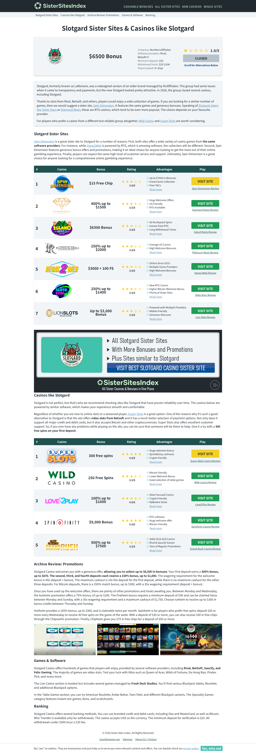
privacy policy (191, 748)
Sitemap (127, 739)
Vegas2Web (94, 145)
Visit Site (205, 181)
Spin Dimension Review (205, 188)
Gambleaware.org (109, 739)
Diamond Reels (70, 109)
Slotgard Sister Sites (46, 15)
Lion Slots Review (205, 317)
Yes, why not (211, 748)
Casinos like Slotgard (73, 15)
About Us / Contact (146, 739)
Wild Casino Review (205, 482)
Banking (150, 15)
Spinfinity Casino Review (205, 526)
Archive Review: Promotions (103, 15)
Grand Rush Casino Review (205, 548)
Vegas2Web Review (205, 273)
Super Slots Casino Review (205, 461)
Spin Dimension (103, 105)
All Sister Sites (167, 6)
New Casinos (192, 6)
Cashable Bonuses (138, 6)
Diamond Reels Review (205, 210)
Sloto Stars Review (205, 295)
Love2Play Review (205, 504)
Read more (156, 189)
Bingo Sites (213, 6)
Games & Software (132, 15)
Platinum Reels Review (205, 252)
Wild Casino (146, 121)
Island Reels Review (205, 232)
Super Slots (167, 121)
